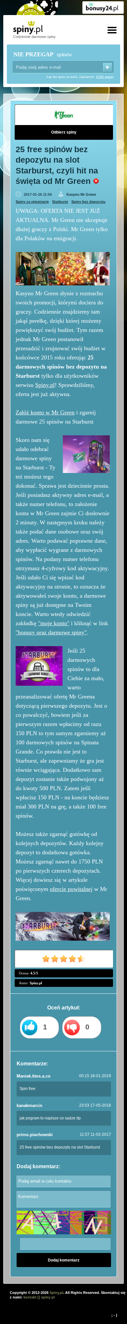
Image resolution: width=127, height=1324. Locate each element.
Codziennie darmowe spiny (34, 37)
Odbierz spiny (64, 132)
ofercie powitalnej (71, 889)
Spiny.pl (45, 385)
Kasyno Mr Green (81, 194)
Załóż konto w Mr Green (45, 412)
